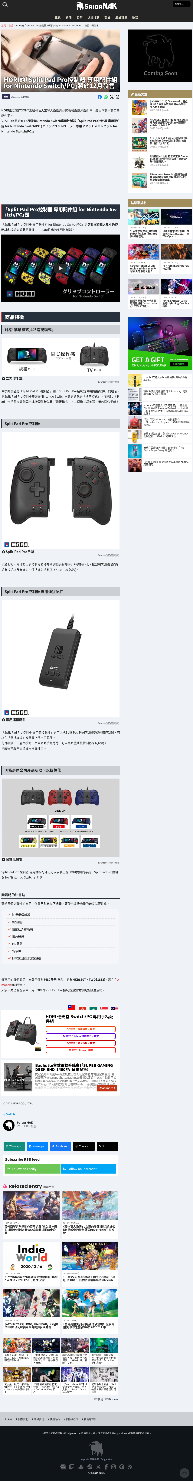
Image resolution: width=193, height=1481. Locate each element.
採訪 (135, 17)
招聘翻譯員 (90, 1419)
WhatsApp (15, 1146)
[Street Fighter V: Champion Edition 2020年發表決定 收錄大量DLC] (143, 252)
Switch (10, 1114)
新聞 (69, 17)
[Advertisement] (60, 172)
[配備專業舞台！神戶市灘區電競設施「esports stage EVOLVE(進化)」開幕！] (143, 286)
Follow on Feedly (24, 1168)
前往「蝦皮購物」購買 (82, 1029)
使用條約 (55, 1419)
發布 (80, 17)
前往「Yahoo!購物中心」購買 (82, 1036)
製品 (107, 17)
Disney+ (113, 1399)
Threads (83, 1146)
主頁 (58, 17)
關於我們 (23, 1419)
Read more (106, 1088)
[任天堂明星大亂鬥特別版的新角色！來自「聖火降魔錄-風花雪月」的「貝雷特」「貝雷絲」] (143, 217)
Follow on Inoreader (81, 1168)
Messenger (39, 1146)
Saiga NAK (96, 6)
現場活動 (93, 17)
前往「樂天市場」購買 (82, 1043)
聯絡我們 (39, 1419)
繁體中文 (179, 4)
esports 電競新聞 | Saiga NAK (96, 1459)
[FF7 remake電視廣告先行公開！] (176, 252)
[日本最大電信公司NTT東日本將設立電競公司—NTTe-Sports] (176, 217)
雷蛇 (100, 1399)
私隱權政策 (72, 1419)
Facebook (61, 1146)
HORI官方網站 (112, 381)
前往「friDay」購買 (82, 1050)
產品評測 (121, 17)
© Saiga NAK (96, 1472)
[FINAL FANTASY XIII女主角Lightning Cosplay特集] (176, 286)
